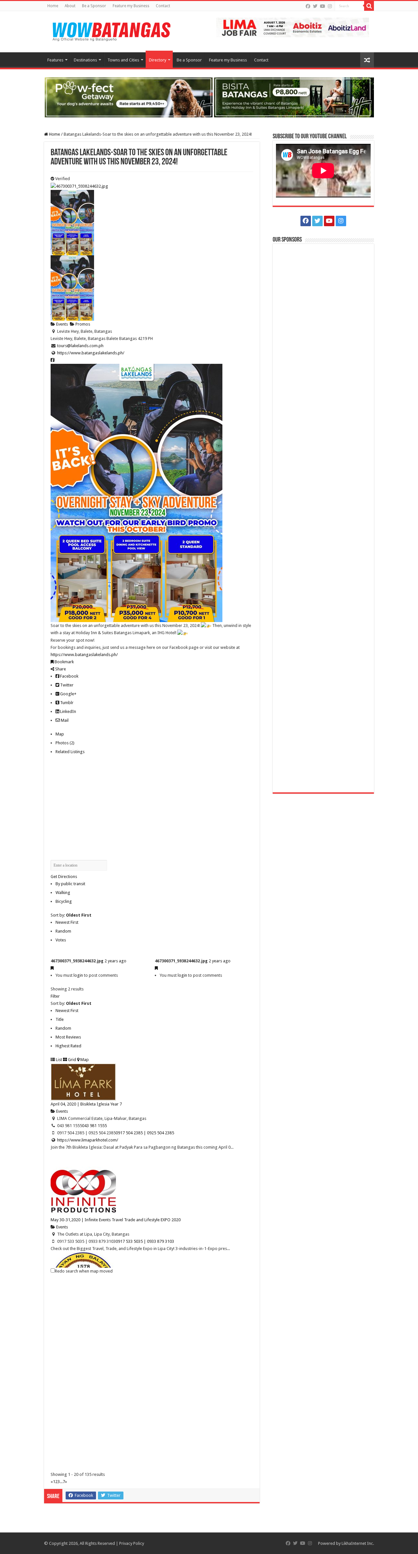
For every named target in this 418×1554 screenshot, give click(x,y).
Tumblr (66, 702)
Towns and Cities (123, 60)
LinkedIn (67, 711)
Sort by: (71, 915)
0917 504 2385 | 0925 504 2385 (145, 1132)
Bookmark (64, 661)
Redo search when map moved (84, 1271)
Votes (61, 939)
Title (60, 1019)
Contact (163, 6)
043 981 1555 (94, 1125)
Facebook (68, 676)
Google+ (67, 693)
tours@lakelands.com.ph (80, 345)
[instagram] (329, 6)
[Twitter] (315, 6)
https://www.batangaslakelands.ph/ (90, 352)
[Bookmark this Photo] (52, 968)
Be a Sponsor (94, 6)
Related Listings (70, 751)
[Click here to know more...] (209, 96)
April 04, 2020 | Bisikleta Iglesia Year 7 (86, 1104)
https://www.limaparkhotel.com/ (87, 1140)
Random (63, 931)
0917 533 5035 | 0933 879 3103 (145, 1241)
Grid (71, 1059)
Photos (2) (65, 742)
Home (52, 6)
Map (60, 734)
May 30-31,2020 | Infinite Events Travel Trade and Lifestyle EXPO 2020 (116, 1219)
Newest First (67, 922)
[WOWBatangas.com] (111, 30)
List (58, 1059)
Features (55, 60)
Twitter (66, 685)
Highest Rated (68, 1045)
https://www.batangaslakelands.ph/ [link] (84, 654)
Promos (82, 324)
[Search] (369, 6)
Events (61, 324)
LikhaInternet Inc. (358, 1543)
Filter (55, 996)
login (78, 975)
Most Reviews (68, 1037)
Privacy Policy (131, 1543)
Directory (157, 60)
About (70, 6)
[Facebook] (308, 6)
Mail (64, 720)
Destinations (85, 60)
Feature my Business (131, 6)
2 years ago (115, 960)
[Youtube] (322, 6)
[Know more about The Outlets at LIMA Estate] (292, 27)
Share (60, 669)
